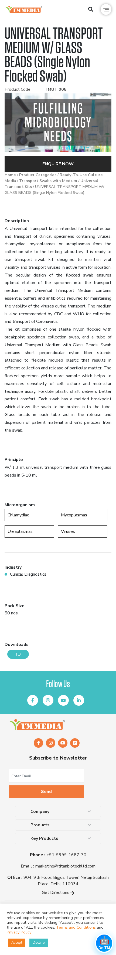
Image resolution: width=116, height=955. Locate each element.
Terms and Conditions (76, 927)
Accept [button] (16, 942)
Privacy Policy (19, 932)
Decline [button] (39, 942)
